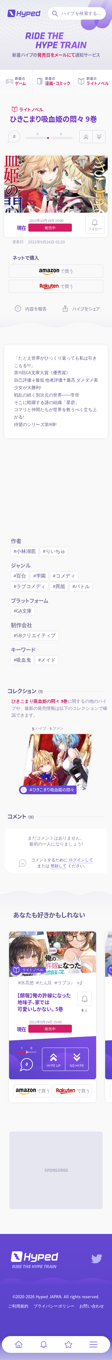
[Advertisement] (56, 487)
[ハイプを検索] (54, 13)
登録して (58, 865)
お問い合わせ (91, 1306)
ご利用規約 (18, 1306)
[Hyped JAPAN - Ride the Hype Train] (23, 13)
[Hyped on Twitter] (96, 1258)
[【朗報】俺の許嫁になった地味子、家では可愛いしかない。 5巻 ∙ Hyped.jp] (52, 955)
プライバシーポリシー (54, 1306)
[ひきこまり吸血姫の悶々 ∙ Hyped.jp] (58, 762)
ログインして (81, 860)
